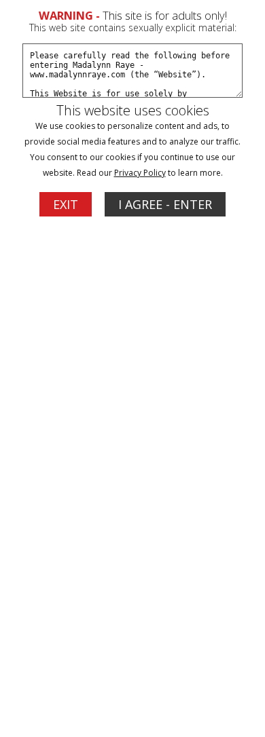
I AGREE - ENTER (165, 204)
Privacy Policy (140, 172)
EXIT (65, 204)
